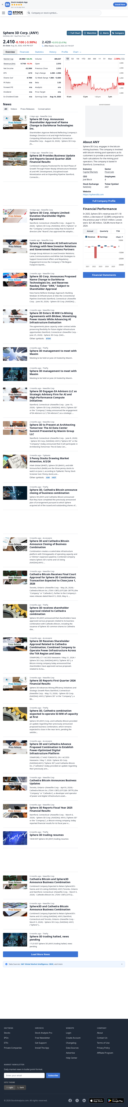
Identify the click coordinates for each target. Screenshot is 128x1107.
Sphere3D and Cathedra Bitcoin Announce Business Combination (50, 908)
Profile (65, 52)
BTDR (48, 338)
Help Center (71, 1057)
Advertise (70, 1052)
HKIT (54, 477)
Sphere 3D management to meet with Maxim (53, 352)
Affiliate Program (105, 1052)
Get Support (41, 1042)
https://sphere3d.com (93, 194)
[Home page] (15, 13)
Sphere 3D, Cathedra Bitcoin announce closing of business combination (53, 491)
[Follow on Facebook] (70, 1100)
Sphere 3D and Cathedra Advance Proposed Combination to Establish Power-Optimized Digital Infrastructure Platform (51, 748)
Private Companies (13, 1047)
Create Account (73, 1037)
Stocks (7, 1032)
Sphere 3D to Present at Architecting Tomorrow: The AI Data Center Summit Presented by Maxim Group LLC (52, 429)
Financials (24, 52)
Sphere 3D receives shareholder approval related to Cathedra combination (49, 611)
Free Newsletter (42, 1037)
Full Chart (75, 33)
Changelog (71, 1042)
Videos (14, 109)
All (5, 109)
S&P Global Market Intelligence (34, 964)
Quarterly (104, 231)
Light (11, 1087)
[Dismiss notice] (2, 4)
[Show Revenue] (90, 237)
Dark (22, 1087)
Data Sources (72, 1047)
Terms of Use (103, 1042)
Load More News (40, 954)
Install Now (120, 4)
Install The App (42, 1047)
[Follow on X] (77, 1100)
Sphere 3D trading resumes (47, 835)
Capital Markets (90, 172)
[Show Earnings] (103, 237)
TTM (118, 231)
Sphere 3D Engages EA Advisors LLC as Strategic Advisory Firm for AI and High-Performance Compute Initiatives (53, 396)
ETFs (6, 1042)
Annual (90, 231)
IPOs (6, 1037)
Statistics (39, 52)
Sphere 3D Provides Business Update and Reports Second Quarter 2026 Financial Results (52, 158)
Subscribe (53, 1075)
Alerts (106, 33)
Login (68, 1032)
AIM (48, 477)
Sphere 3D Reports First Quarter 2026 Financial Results (53, 682)
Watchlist (91, 33)
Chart (76, 52)
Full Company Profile (104, 200)
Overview (10, 52)
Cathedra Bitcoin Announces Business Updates (53, 782)
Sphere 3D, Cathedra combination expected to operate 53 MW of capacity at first (54, 714)
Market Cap (8, 59)
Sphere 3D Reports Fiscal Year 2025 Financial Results (51, 809)
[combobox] (63, 13)
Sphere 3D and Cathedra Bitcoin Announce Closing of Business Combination (49, 544)
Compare (119, 33)
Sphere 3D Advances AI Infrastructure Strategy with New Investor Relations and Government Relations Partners (53, 246)
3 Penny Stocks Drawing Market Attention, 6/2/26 (49, 460)
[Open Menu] (4, 13)
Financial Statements (104, 274)
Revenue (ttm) (9, 63)
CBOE (51, 964)
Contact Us (102, 1037)
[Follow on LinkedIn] (84, 1100)
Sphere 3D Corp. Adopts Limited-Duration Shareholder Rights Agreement (50, 216)
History (52, 52)
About (100, 1032)
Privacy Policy (103, 1047)
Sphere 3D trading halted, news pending (49, 938)
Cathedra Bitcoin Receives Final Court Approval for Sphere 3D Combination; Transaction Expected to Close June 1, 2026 (53, 579)
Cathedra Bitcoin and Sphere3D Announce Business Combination (50, 880)
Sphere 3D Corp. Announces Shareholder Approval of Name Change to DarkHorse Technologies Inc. (51, 123)
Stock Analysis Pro (43, 1032)
